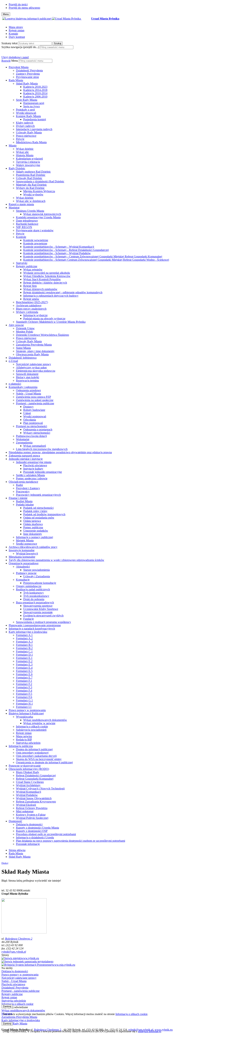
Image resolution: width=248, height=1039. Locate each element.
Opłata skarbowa (33, 524)
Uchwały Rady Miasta (29, 132)
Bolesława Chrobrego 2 (18, 938)
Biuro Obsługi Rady (27, 772)
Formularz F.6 (24, 697)
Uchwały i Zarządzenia (36, 576)
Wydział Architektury (28, 785)
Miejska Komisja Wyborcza (39, 191)
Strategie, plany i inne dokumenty (35, 351)
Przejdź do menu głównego (24, 7)
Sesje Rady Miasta (26, 99)
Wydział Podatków (27, 795)
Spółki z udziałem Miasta (30, 475)
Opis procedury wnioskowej (32, 752)
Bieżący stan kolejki (27, 377)
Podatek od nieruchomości (38, 507)
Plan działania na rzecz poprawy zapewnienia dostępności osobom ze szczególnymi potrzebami (70, 840)
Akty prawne (16, 325)
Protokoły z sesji (25, 109)
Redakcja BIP (24, 739)
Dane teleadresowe (27, 220)
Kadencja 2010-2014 (35, 93)
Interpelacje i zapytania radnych (34, 129)
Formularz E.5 (24, 671)
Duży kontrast (17, 36)
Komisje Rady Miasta (28, 116)
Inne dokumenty (32, 533)
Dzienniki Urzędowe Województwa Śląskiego (42, 334)
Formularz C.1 (24, 651)
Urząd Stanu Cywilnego (30, 782)
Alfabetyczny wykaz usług (31, 367)
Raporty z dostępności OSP (32, 830)
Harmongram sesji (33, 103)
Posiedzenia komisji (34, 119)
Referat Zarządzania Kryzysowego (36, 801)
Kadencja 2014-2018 (35, 90)
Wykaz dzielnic (25, 148)
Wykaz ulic (22, 152)
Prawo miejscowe (26, 135)
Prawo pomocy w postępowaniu (27, 710)
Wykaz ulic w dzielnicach (30, 201)
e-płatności (15, 383)
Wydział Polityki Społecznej (32, 817)
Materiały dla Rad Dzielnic (31, 184)
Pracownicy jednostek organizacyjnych (38, 494)
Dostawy (28, 406)
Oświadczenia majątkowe (23, 481)
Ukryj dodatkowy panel (15, 57)
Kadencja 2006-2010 (35, 96)
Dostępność (15, 821)
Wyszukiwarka (24, 716)
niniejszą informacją (149, 1031)
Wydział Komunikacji (28, 791)
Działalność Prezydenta (29, 70)
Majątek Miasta (25, 540)
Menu (14, 60)
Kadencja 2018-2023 (35, 86)
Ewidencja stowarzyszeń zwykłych (43, 615)
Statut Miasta (23, 347)
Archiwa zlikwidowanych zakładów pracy (33, 547)
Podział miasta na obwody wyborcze (44, 318)
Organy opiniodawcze (28, 586)
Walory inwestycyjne (28, 165)
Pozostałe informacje (28, 844)
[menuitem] (128, 72)
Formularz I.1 (24, 706)
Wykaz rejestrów (32, 269)
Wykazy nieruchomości (36, 432)
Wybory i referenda (27, 312)
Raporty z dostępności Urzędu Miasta (37, 827)
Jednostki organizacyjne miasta (33, 462)
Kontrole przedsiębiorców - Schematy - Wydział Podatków (57, 253)
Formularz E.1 (24, 657)
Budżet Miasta (24, 501)
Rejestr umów (31, 298)
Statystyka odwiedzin (28, 742)
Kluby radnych (24, 122)
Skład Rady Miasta (27, 83)
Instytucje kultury (33, 468)
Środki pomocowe (26, 543)
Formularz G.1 (24, 700)
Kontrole (21, 236)
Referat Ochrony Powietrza (31, 808)
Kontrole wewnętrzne (35, 240)
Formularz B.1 (24, 644)
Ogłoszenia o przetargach (37, 429)
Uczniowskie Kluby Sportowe (40, 609)
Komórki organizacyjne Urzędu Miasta (38, 217)
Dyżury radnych (25, 125)
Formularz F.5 (24, 693)
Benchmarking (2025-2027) (32, 302)
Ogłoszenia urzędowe (28, 390)
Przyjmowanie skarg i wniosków (35, 230)
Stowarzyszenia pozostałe (38, 612)
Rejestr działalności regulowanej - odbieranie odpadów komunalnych (62, 292)
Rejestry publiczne (26, 266)
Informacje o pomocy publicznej (34, 537)
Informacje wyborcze (35, 315)
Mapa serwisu (24, 736)
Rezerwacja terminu (27, 380)
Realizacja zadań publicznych (33, 589)
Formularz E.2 (24, 661)
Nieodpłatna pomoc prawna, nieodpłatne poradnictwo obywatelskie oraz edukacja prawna (60, 452)
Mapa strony (16, 27)
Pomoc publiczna (33, 527)
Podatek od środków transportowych (44, 514)
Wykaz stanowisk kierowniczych (42, 214)
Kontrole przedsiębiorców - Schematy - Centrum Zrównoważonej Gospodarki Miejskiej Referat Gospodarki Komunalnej (92, 256)
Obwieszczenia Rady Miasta (32, 354)
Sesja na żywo (31, 106)
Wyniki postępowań (34, 416)
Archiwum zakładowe (28, 305)
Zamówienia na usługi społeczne (34, 400)
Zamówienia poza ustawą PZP (33, 396)
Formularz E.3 (24, 664)
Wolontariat (22, 439)
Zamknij (7, 1006)
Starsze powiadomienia (36, 569)
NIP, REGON (24, 227)
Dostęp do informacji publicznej (34, 749)
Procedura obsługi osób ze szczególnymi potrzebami (46, 834)
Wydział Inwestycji (27, 553)
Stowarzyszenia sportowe (37, 605)
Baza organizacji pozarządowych (35, 602)
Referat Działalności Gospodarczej (36, 775)
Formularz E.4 (24, 667)
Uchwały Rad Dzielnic (29, 178)
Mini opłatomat (24, 811)
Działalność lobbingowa (22, 357)
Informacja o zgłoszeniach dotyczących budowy (50, 295)
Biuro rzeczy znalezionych (31, 308)
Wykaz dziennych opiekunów (40, 289)
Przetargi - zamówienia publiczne (35, 403)
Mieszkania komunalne (22, 556)
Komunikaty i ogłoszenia (23, 387)
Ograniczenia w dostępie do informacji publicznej (44, 762)
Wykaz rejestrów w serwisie (39, 723)
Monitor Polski (24, 331)
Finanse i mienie (18, 498)
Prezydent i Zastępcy (28, 488)
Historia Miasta (24, 155)
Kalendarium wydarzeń (29, 158)
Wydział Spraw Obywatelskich (34, 798)
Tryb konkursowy (33, 592)
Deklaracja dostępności (29, 824)
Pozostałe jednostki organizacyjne (42, 471)
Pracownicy (23, 491)
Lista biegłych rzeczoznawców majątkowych (42, 449)
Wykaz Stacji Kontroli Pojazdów (42, 279)
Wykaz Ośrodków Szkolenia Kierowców (46, 276)
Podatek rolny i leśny (35, 511)
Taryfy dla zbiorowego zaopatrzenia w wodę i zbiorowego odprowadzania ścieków (56, 560)
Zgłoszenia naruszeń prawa (24, 455)
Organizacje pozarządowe (23, 563)
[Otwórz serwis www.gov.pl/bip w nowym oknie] (27, 19)
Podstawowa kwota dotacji (31, 436)
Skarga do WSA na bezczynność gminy (39, 759)
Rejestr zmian (16, 30)
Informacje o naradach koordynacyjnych (32, 628)
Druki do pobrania (33, 599)
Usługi (27, 413)
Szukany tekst (9, 43)
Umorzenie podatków (35, 530)
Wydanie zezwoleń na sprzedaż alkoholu (46, 272)
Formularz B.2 (24, 648)
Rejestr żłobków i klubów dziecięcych (45, 282)
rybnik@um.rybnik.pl (13, 951)
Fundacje (28, 618)
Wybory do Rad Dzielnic (30, 187)
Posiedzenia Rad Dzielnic (30, 174)
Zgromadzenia (24, 442)
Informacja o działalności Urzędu (35, 837)
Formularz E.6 (24, 674)
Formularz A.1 (24, 635)
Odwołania (29, 419)
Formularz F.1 (24, 680)
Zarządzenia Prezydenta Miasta (34, 344)
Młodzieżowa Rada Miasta (31, 142)
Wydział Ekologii (26, 804)
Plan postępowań (33, 422)
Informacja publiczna (21, 746)
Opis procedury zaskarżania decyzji (36, 755)
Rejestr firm (30, 285)
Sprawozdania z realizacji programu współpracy (43, 622)
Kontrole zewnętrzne (35, 243)
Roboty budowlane (34, 409)
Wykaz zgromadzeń (34, 445)
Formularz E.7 (24, 677)
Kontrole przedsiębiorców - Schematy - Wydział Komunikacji (58, 246)
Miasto (13, 145)
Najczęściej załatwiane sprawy (33, 364)
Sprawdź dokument (27, 374)
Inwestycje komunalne (21, 550)
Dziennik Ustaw (25, 328)
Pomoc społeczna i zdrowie (31, 478)
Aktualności (23, 566)
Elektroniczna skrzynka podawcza (35, 370)
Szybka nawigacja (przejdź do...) (20, 47)
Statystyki (21, 263)
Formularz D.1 (24, 654)
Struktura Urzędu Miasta (30, 210)
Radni (19, 484)
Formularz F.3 (24, 687)
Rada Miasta (16, 80)
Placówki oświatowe (35, 465)
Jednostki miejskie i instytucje (26, 458)
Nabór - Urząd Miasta (28, 393)
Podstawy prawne (26, 573)
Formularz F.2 (24, 684)
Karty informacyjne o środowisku (28, 631)
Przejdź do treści (18, 4)
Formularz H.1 (24, 703)
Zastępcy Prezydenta (28, 73)
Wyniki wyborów (33, 194)
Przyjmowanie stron (27, 77)
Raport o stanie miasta (21, 204)
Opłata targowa (32, 520)
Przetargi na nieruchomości (31, 426)
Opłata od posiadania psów (38, 517)
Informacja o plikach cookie (32, 726)
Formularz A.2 (24, 638)
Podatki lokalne (25, 504)
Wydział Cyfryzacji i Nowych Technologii (40, 788)
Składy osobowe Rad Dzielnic (33, 171)
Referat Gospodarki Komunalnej (34, 778)
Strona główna (17, 850)
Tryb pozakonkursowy (36, 595)
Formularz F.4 (24, 690)
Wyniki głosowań (26, 112)
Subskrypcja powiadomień (31, 729)
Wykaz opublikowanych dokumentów (45, 719)
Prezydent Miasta (19, 67)
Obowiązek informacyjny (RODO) (29, 768)
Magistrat (14, 207)
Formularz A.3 (24, 641)
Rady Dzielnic (17, 168)
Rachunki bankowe (27, 223)
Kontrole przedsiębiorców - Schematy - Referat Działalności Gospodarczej (66, 249)
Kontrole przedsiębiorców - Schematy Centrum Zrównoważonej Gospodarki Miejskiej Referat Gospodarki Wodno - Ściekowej (96, 259)
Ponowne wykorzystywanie (25, 765)
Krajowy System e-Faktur (31, 814)
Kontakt (13, 33)
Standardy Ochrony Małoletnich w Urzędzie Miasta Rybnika (51, 321)
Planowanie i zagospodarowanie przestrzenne (35, 625)
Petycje (20, 139)
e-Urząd (13, 360)
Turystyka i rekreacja (28, 161)
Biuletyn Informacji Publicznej (26, 713)
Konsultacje (23, 579)
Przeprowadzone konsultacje (39, 582)
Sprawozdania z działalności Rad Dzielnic (40, 181)
